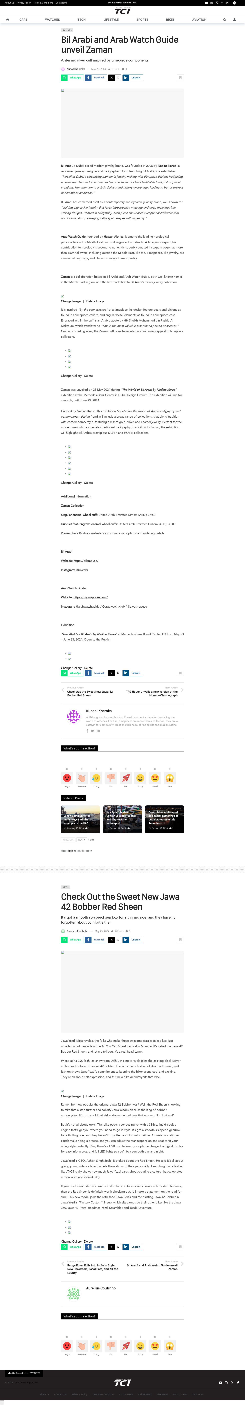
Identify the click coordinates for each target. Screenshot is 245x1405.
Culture (67, 30)
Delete (88, 375)
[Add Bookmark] (180, 78)
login (71, 851)
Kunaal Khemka (76, 69)
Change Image (71, 301)
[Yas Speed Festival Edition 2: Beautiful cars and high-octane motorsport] (122, 819)
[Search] (224, 19)
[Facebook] (222, 3)
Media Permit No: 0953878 (122, 3)
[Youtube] (206, 3)
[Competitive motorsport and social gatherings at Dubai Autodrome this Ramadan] (164, 819)
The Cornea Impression (26, 1382)
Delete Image (95, 301)
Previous (69, 840)
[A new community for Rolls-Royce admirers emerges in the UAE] (80, 819)
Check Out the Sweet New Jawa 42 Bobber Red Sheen (120, 902)
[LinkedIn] (227, 3)
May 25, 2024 (98, 69)
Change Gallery (71, 375)
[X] (217, 3)
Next (81, 840)
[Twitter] (92, 731)
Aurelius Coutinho (77, 931)
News (65, 887)
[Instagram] (212, 3)
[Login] (234, 19)
